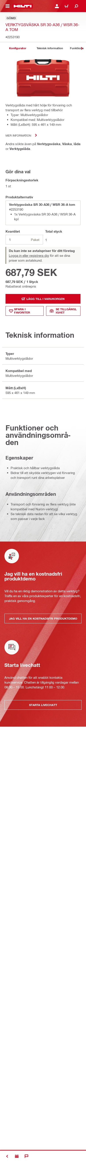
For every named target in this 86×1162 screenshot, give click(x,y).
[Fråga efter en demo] (17, 1156)
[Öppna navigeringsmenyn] (7, 6)
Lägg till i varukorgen (45, 299)
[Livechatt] (26, 1156)
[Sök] (76, 6)
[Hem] (22, 6)
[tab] (17, 48)
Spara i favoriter (22, 310)
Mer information (18, 135)
